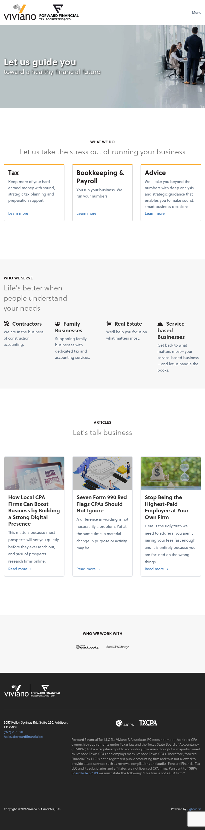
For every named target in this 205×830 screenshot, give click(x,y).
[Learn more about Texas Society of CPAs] (148, 723)
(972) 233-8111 (14, 731)
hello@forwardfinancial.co (23, 736)
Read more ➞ (34, 569)
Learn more (27, 213)
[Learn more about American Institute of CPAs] (125, 723)
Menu (196, 12)
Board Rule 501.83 (85, 773)
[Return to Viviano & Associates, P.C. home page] (41, 12)
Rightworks (194, 809)
